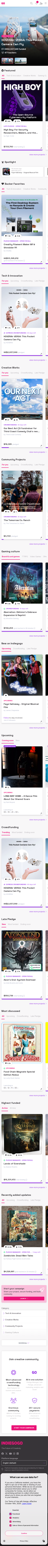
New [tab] (17, 740)
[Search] (31, 3)
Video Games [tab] (35, 556)
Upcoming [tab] (14, 281)
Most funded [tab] (17, 832)
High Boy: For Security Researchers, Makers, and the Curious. (20, 132)
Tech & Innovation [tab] (13, 76)
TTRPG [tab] (25, 556)
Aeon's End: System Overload (19, 979)
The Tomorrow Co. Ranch (17, 520)
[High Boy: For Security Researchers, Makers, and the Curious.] (22, 100)
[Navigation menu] (45, 3)
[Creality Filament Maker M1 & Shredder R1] (22, 215)
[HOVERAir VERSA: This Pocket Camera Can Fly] (22, 307)
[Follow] (6, 695)
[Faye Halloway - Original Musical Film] (22, 675)
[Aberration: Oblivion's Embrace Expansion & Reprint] (22, 583)
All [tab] (3, 76)
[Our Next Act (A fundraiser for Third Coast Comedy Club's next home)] (22, 399)
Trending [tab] (6, 832)
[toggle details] (42, 149)
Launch (23, 1298)
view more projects (37, 154)
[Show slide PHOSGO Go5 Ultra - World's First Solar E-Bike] (21, 61)
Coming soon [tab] (8, 740)
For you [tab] (5, 281)
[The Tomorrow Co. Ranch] (22, 491)
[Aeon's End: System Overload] (22, 950)
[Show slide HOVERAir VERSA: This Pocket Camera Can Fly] (7, 61)
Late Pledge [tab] (40, 281)
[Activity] (36, 3)
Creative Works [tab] (29, 76)
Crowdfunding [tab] (26, 281)
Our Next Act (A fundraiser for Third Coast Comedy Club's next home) (21, 431)
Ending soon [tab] (29, 832)
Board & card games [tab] (11, 556)
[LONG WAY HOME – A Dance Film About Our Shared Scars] (22, 767)
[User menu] (41, 3)
